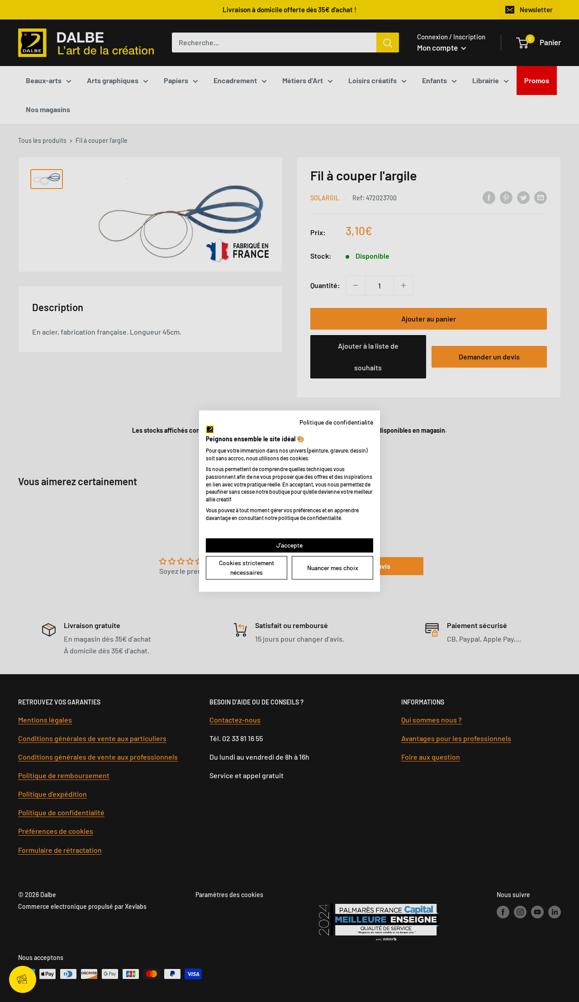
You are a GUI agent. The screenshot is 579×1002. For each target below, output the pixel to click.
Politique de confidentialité (336, 422)
